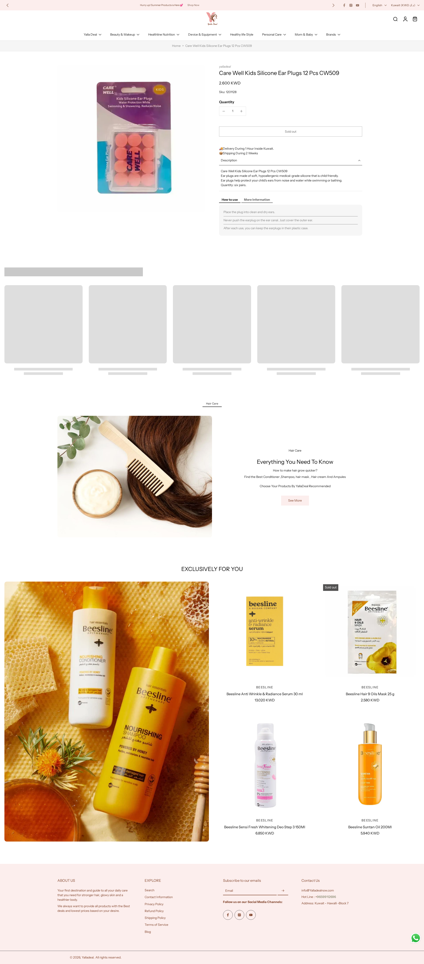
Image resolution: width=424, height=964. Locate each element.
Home (176, 46)
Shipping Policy (155, 918)
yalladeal (225, 67)
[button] (290, 131)
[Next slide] (333, 5)
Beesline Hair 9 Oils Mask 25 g (370, 694)
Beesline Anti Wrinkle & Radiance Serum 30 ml (265, 694)
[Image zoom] (131, 138)
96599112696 (326, 897)
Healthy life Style (241, 34)
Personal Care (272, 34)
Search (149, 890)
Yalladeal (88, 957)
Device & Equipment (202, 34)
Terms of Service (156, 925)
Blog (148, 932)
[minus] (223, 111)
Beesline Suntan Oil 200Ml (370, 827)
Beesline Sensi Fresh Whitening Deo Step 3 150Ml (264, 827)
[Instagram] (351, 5)
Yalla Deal (90, 34)
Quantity (226, 102)
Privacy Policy (154, 904)
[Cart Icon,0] (415, 19)
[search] (395, 18)
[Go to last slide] (7, 5)
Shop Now (193, 5)
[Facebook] (344, 5)
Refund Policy (154, 911)
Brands (331, 34)
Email (229, 891)
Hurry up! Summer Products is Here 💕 (161, 5)
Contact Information (159, 897)
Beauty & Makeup (122, 34)
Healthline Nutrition (161, 34)
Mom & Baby (304, 34)
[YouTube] (357, 5)
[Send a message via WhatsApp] (416, 938)
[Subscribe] (283, 890)
